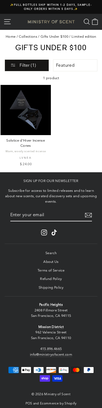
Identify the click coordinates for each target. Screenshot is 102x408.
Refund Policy (51, 279)
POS (29, 403)
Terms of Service (51, 270)
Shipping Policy (51, 287)
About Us (51, 262)
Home (11, 36)
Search (51, 253)
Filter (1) (27, 65)
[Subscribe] (88, 215)
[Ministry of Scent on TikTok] (54, 232)
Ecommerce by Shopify (58, 403)
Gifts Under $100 (54, 36)
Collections (28, 36)
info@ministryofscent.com (51, 354)
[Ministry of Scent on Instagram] (44, 232)
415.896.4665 (51, 349)
